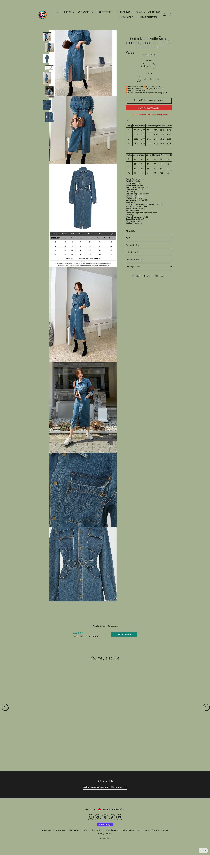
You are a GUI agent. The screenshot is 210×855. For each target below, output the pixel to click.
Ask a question (133, 266)
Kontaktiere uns (59, 830)
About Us (130, 231)
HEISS (68, 12)
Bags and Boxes (148, 17)
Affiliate (164, 830)
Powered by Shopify (105, 838)
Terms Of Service (152, 830)
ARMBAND (126, 17)
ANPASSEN (84, 12)
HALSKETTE (103, 12)
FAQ (128, 238)
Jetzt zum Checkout (148, 107)
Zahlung (100, 830)
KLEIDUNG (123, 12)
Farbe (148, 60)
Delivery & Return (134, 259)
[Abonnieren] (125, 787)
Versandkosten (151, 55)
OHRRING (154, 12)
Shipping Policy (133, 252)
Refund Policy (132, 245)
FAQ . (140, 830)
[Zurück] (5, 707)
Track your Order (105, 833)
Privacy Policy (74, 830)
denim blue (148, 66)
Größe (149, 73)
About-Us (46, 830)
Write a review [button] (124, 634)
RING (139, 12)
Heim (57, 12)
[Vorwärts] (206, 707)
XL (157, 79)
